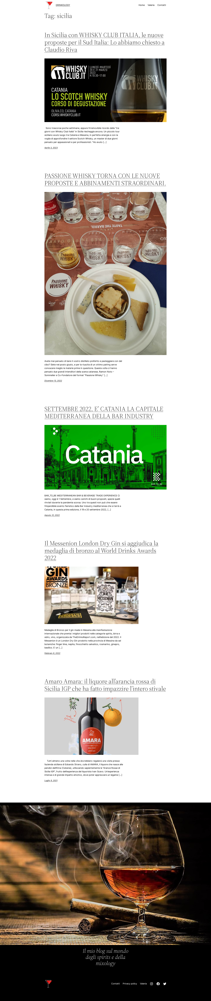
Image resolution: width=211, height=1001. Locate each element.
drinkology (63, 5)
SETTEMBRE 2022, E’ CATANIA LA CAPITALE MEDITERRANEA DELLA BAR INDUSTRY (103, 412)
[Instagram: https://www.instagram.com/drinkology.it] (151, 984)
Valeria (143, 983)
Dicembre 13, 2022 (53, 380)
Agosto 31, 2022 (52, 515)
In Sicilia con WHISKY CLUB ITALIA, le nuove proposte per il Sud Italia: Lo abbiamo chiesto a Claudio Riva (104, 42)
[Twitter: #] (165, 984)
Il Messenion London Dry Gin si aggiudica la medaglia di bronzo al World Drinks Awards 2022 (101, 550)
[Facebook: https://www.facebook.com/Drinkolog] (158, 984)
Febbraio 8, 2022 (52, 653)
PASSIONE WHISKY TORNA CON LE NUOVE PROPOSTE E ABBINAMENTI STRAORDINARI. (105, 179)
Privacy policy (130, 983)
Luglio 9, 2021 (51, 780)
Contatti (115, 983)
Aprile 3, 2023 (51, 147)
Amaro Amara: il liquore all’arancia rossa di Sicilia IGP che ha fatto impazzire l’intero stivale (105, 685)
